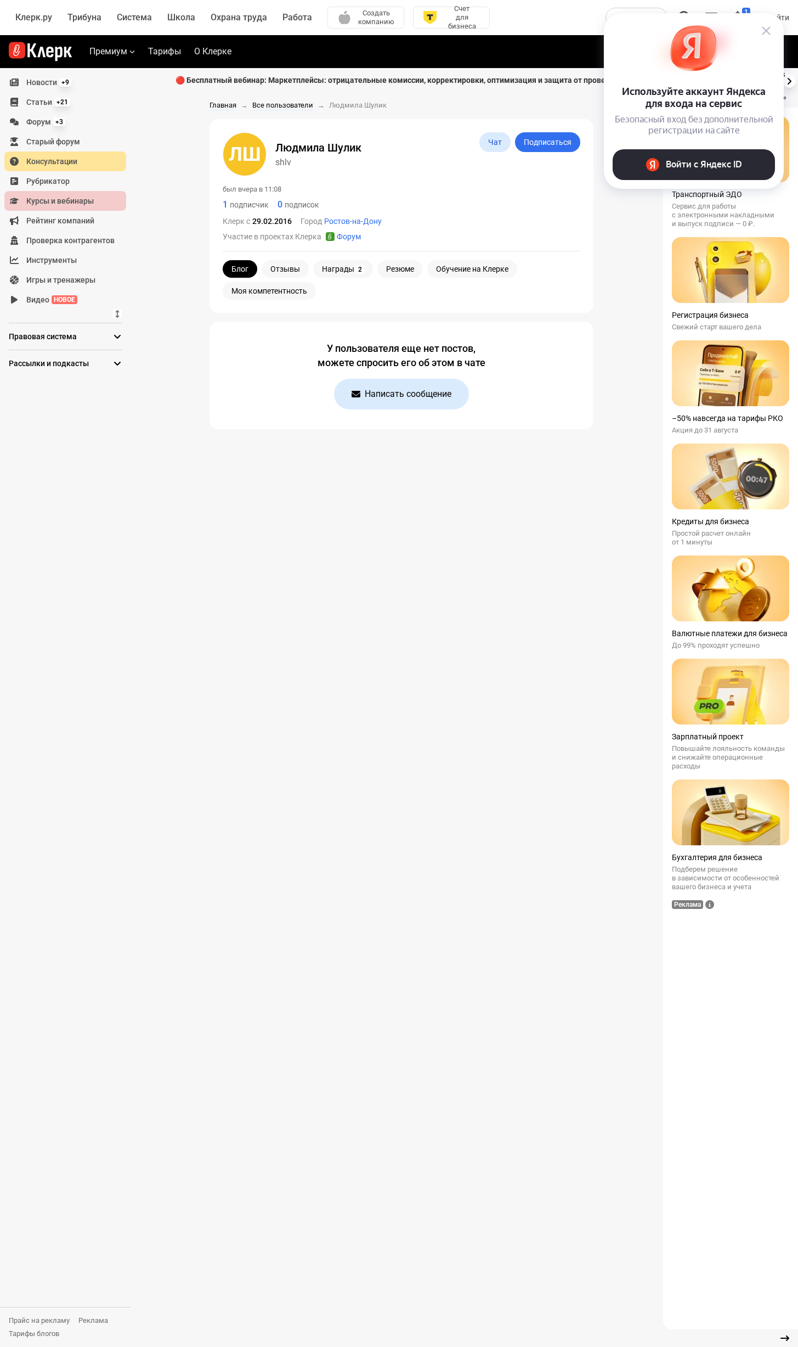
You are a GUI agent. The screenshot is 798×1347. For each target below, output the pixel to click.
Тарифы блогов (34, 1333)
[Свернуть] (784, 1338)
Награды (342, 269)
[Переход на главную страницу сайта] (40, 51)
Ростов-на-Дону (353, 221)
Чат (495, 142)
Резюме (400, 269)
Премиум (108, 51)
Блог (239, 269)
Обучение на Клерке (472, 269)
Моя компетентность (269, 291)
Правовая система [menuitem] (43, 336)
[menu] (70, 191)
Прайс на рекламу (39, 1320)
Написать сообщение (408, 394)
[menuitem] (65, 82)
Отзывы (285, 269)
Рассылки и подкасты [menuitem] (49, 363)
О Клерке (212, 51)
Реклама (93, 1320)
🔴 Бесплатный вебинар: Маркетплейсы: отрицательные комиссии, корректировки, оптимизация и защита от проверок (397, 80)
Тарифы (164, 51)
